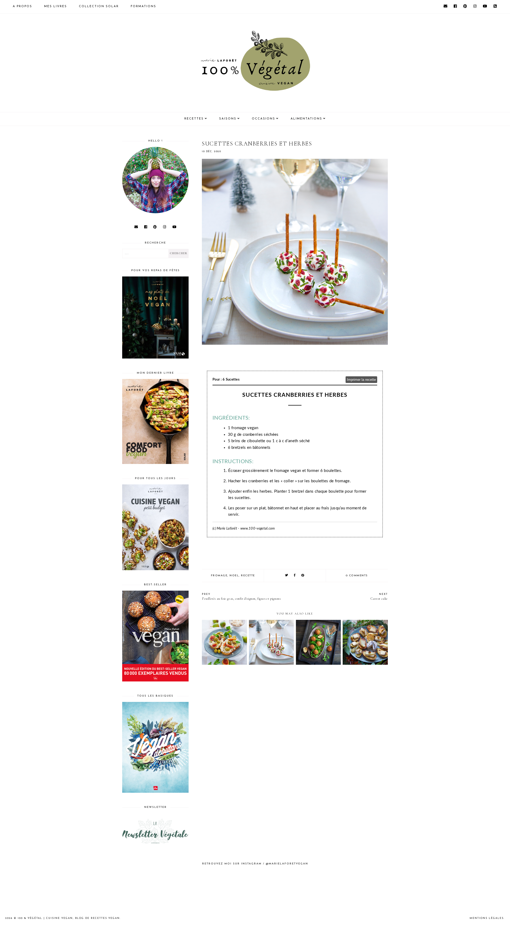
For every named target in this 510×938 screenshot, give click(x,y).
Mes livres (55, 6)
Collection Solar (99, 6)
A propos (22, 6)
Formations (143, 6)
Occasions (263, 118)
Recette (248, 575)
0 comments (357, 575)
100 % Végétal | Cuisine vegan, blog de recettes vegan (69, 918)
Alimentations (306, 118)
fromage (219, 575)
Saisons (227, 118)
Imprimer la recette (361, 380)
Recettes (194, 118)
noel (234, 575)
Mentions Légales (487, 918)
